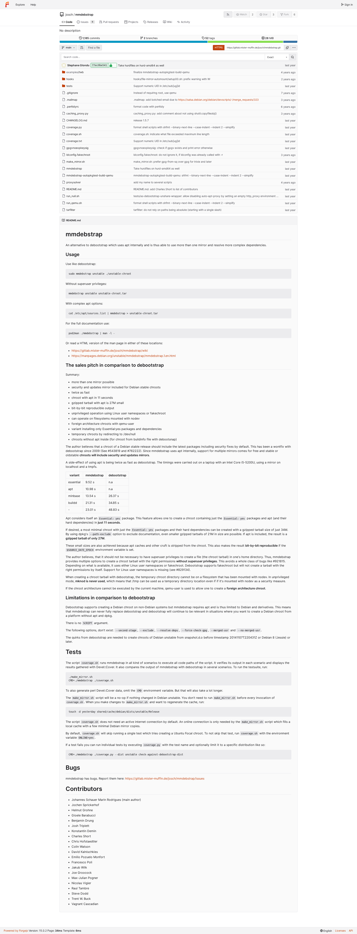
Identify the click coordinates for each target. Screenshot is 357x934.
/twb (75, 72)
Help (33, 4)
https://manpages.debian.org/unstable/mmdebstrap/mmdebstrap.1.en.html (124, 356)
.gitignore (72, 92)
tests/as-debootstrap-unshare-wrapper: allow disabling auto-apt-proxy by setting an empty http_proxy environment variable (210, 196)
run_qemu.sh (74, 202)
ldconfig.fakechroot (78, 154)
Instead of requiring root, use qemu (155, 92)
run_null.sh (72, 196)
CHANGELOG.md (76, 120)
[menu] (294, 47)
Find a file (94, 47)
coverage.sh (73, 134)
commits (91, 38)
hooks (70, 79)
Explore (20, 4)
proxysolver (73, 182)
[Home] (7, 4)
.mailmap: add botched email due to (156, 99)
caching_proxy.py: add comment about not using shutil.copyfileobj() (175, 113)
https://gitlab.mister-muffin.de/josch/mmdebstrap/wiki (110, 350)
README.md (73, 189)
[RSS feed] (228, 14)
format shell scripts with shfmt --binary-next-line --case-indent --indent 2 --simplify (184, 127)
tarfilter (70, 209)
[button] (81, 47)
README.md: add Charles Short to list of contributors (166, 189)
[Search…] (292, 57)
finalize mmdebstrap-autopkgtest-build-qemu (161, 72)
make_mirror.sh (75, 161)
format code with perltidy (149, 106)
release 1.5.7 (141, 120)
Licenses (340, 930)
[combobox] (277, 57)
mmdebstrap (84, 14)
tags (210, 38)
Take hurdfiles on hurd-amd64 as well (141, 65)
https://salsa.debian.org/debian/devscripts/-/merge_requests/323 (218, 99)
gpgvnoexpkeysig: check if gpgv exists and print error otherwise (173, 147)
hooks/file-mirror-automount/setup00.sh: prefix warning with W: (172, 79)
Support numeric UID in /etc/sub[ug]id (157, 85)
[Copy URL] (287, 47)
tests (69, 85)
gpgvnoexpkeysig (77, 147)
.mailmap (71, 99)
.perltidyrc (72, 106)
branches (150, 38)
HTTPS (219, 47)
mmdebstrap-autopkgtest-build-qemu (89, 175)
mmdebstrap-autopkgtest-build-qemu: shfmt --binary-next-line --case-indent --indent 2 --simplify (193, 175)
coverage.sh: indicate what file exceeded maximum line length (171, 134)
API (351, 930)
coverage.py (74, 127)
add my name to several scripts (153, 182)
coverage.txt (74, 141)
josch (69, 14)
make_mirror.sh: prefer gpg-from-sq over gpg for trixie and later (173, 161)
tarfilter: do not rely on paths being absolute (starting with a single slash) (177, 209)
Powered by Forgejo (16, 930)
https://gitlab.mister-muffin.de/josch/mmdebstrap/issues (164, 778)
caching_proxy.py (77, 113)
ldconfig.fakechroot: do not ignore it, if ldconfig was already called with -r (178, 154)
